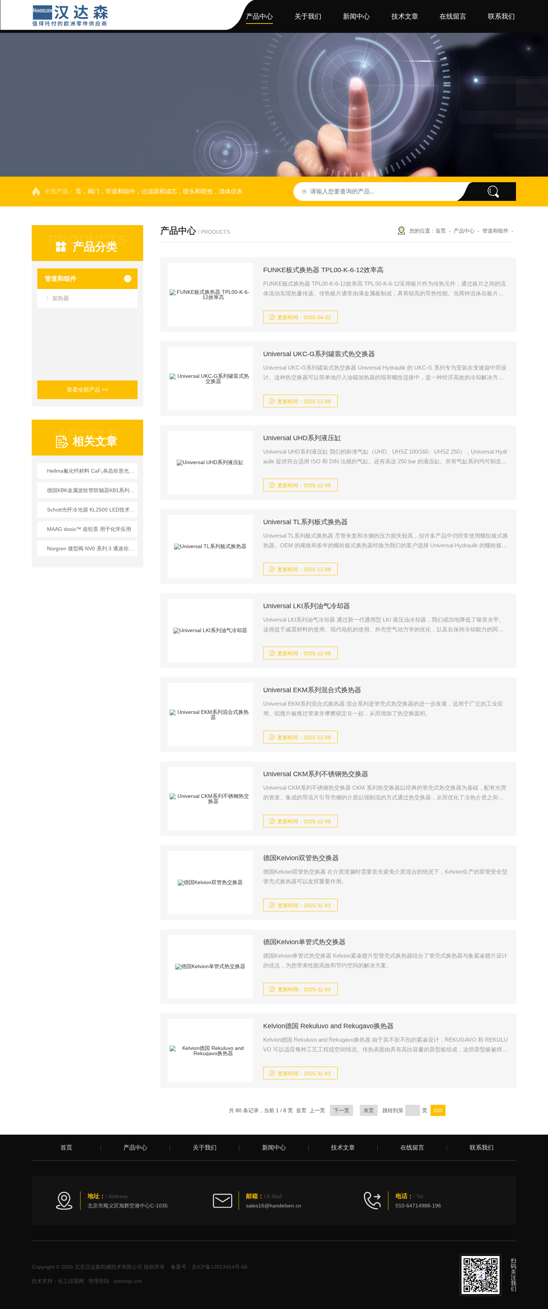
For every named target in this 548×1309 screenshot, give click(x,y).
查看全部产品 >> (87, 389)
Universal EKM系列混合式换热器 (312, 690)
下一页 (341, 1110)
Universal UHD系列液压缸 (302, 438)
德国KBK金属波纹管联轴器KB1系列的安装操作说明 (91, 490)
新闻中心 (356, 16)
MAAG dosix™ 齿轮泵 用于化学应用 (89, 529)
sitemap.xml (128, 1281)
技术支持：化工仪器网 (58, 1281)
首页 (217, 16)
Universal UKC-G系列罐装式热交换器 (319, 354)
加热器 (60, 298)
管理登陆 (98, 1281)
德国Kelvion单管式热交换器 (304, 942)
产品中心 (259, 16)
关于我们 (308, 16)
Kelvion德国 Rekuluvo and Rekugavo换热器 (328, 1026)
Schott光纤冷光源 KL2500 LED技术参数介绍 (91, 510)
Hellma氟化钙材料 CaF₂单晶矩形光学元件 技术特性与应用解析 (91, 471)
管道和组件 (60, 278)
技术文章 (404, 16)
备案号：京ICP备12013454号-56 (209, 1267)
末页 (368, 1110)
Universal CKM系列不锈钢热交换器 (315, 774)
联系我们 (501, 16)
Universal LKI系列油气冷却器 (306, 606)
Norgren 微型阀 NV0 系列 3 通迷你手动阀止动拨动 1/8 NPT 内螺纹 (91, 548)
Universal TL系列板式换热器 (305, 522)
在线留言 (453, 16)
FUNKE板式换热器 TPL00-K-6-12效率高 (323, 270)
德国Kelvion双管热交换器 (301, 858)
